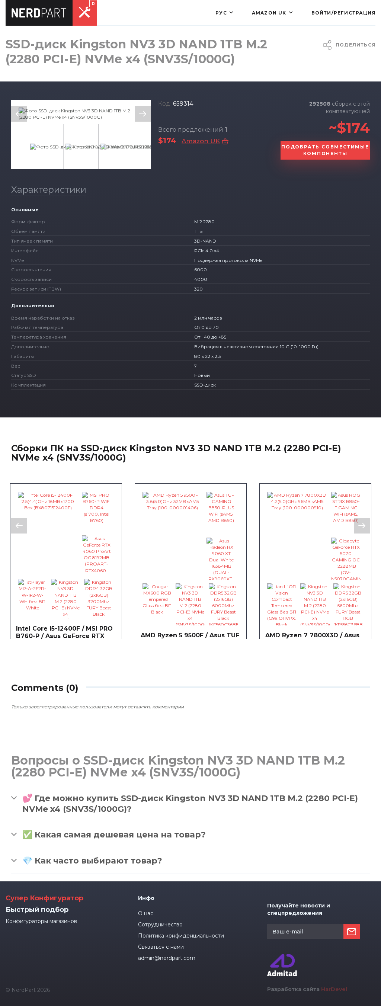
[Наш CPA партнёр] (282, 957)
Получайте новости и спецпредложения (298, 909)
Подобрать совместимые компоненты (325, 150)
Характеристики (48, 189)
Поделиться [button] (355, 45)
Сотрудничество (160, 924)
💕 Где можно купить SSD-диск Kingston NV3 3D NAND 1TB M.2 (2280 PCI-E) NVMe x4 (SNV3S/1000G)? (190, 803)
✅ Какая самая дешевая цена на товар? (114, 835)
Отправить (351, 931)
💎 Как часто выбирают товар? (92, 861)
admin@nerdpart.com (166, 958)
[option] (81, 114)
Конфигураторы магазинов (41, 921)
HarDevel (334, 989)
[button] (224, 13)
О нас (145, 913)
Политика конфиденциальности (181, 935)
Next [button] (143, 114)
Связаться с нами (161, 946)
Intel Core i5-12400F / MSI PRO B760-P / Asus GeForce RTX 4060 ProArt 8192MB (64, 636)
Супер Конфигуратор (44, 898)
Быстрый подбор (37, 910)
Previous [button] (19, 114)
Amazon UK (201, 141)
